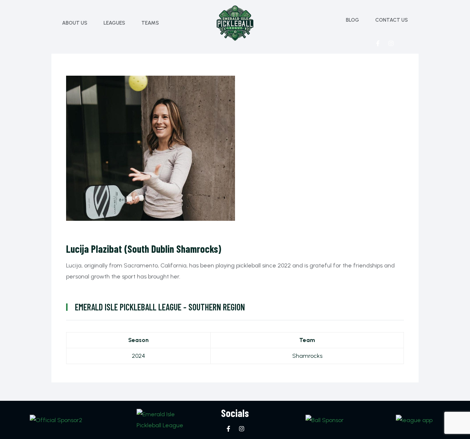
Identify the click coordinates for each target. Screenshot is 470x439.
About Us (74, 23)
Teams (150, 23)
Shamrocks (307, 355)
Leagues (114, 23)
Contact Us (391, 20)
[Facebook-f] (378, 43)
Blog (352, 20)
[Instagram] (391, 43)
